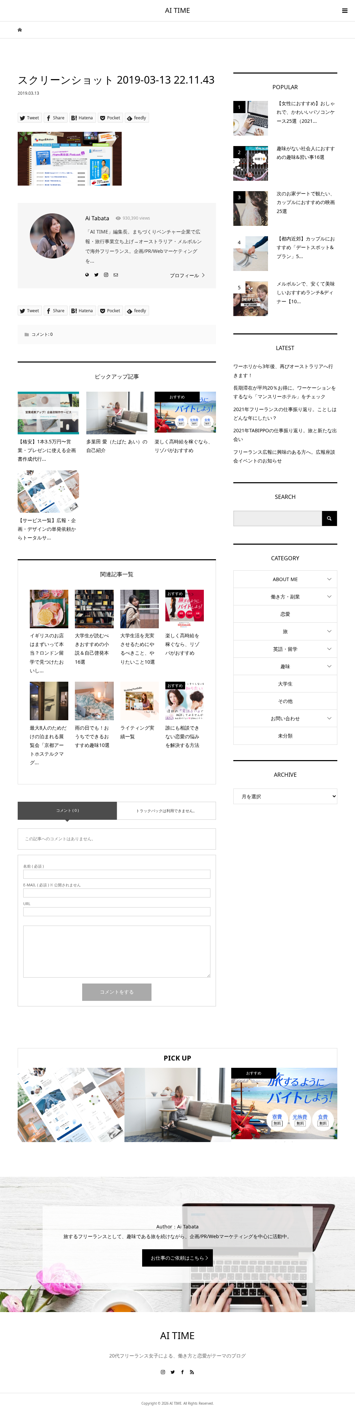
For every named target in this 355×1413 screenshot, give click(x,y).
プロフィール (184, 275)
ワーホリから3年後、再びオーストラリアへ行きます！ (283, 370)
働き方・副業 (285, 596)
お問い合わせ (285, 718)
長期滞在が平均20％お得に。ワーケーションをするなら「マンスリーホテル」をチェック (284, 392)
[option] (71, 1105)
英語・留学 (285, 649)
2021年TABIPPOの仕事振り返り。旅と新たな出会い (285, 434)
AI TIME (177, 10)
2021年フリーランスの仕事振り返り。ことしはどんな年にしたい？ (285, 413)
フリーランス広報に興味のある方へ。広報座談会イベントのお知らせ (284, 456)
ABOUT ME (285, 579)
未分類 (285, 735)
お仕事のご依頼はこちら (177, 1257)
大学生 (285, 683)
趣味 (285, 666)
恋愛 (285, 614)
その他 (285, 701)
